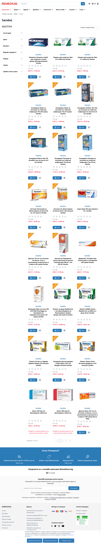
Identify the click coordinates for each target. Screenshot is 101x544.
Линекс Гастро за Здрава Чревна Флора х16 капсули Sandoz (38, 363)
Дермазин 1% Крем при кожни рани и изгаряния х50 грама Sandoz (87, 260)
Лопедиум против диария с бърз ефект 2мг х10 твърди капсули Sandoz (63, 363)
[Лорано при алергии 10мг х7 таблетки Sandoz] (87, 42)
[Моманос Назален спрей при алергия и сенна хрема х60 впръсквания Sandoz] (38, 42)
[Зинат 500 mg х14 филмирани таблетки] (63, 395)
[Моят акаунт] (93, 4)
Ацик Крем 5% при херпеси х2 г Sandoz (87, 210)
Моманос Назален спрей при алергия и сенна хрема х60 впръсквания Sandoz (38, 60)
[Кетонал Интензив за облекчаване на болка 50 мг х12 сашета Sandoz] (38, 193)
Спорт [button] (81, 9)
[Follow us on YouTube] (63, 526)
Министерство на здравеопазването (32, 524)
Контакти (5, 528)
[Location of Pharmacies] (89, 3)
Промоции (5, 9)
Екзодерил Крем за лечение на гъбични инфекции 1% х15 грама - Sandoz (62, 111)
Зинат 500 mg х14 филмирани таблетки (63, 412)
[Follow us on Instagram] (59, 526)
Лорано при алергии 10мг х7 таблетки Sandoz (87, 58)
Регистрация (6, 516)
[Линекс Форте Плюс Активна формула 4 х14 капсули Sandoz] (87, 346)
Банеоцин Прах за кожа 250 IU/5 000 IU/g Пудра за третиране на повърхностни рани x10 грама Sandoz (38, 313)
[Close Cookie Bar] (99, 532)
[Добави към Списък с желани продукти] (39, 76)
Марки (16, 14)
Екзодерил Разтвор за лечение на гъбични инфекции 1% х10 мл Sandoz (87, 161)
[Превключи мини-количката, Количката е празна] (98, 3)
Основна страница (7, 14)
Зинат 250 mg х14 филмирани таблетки (38, 412)
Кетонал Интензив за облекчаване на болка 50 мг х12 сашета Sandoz (38, 211)
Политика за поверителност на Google (61, 497)
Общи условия (6, 519)
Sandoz (38, 54)
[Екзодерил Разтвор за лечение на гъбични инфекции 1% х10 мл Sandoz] (87, 143)
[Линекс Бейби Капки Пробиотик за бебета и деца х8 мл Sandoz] (87, 293)
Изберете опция (66, 540)
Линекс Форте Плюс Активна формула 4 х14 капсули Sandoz (87, 363)
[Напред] (70, 440)
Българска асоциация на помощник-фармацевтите (35, 519)
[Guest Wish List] (95, 3)
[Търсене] (83, 3)
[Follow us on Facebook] (51, 526)
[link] (56, 440)
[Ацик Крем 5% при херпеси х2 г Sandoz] (87, 193)
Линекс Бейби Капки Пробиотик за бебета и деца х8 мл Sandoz (87, 311)
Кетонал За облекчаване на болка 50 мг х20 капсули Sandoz (63, 211)
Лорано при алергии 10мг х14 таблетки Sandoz (63, 58)
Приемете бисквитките (34, 540)
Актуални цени (80, 513)
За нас (4, 510)
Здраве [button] (25, 9)
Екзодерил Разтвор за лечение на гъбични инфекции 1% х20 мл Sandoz (63, 161)
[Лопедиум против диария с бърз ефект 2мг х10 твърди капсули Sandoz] (63, 346)
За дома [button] (72, 9)
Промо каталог (6, 525)
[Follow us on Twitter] (55, 526)
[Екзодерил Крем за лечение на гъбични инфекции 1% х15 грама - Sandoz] (63, 92)
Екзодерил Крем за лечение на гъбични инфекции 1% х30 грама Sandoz (38, 111)
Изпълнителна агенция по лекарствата (35, 511)
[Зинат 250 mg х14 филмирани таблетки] (38, 395)
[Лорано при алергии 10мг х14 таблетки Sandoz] (63, 42)
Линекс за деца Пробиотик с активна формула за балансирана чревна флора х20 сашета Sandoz (63, 312)
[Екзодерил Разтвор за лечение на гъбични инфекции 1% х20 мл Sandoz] (63, 143)
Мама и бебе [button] (60, 9)
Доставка (5, 513)
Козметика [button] (47, 9)
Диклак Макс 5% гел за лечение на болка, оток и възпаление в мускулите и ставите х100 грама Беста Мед (87, 415)
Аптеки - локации (81, 510)
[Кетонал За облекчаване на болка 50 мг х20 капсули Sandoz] (63, 193)
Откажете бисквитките (50, 540)
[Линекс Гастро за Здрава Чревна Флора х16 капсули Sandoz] (38, 346)
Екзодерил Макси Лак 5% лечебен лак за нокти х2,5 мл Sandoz (38, 160)
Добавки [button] (36, 9)
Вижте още (19, 463)
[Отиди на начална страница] (9, 3)
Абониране (73, 488)
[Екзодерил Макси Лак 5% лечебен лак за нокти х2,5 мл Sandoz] (38, 143)
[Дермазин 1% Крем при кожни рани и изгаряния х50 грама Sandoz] (87, 243)
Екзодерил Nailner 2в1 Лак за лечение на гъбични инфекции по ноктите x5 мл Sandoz (87, 111)
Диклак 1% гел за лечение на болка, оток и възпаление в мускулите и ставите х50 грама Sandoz (38, 261)
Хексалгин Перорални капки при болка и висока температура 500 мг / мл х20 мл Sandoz (63, 261)
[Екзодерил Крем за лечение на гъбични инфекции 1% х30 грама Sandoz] (38, 92)
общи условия (62, 494)
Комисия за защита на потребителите (34, 529)
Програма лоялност (8, 522)
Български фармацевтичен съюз (37, 515)
